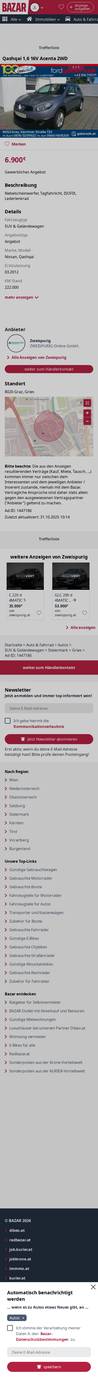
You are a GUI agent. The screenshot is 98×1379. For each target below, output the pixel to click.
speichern (52, 1366)
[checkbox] (49, 1333)
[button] (93, 1287)
